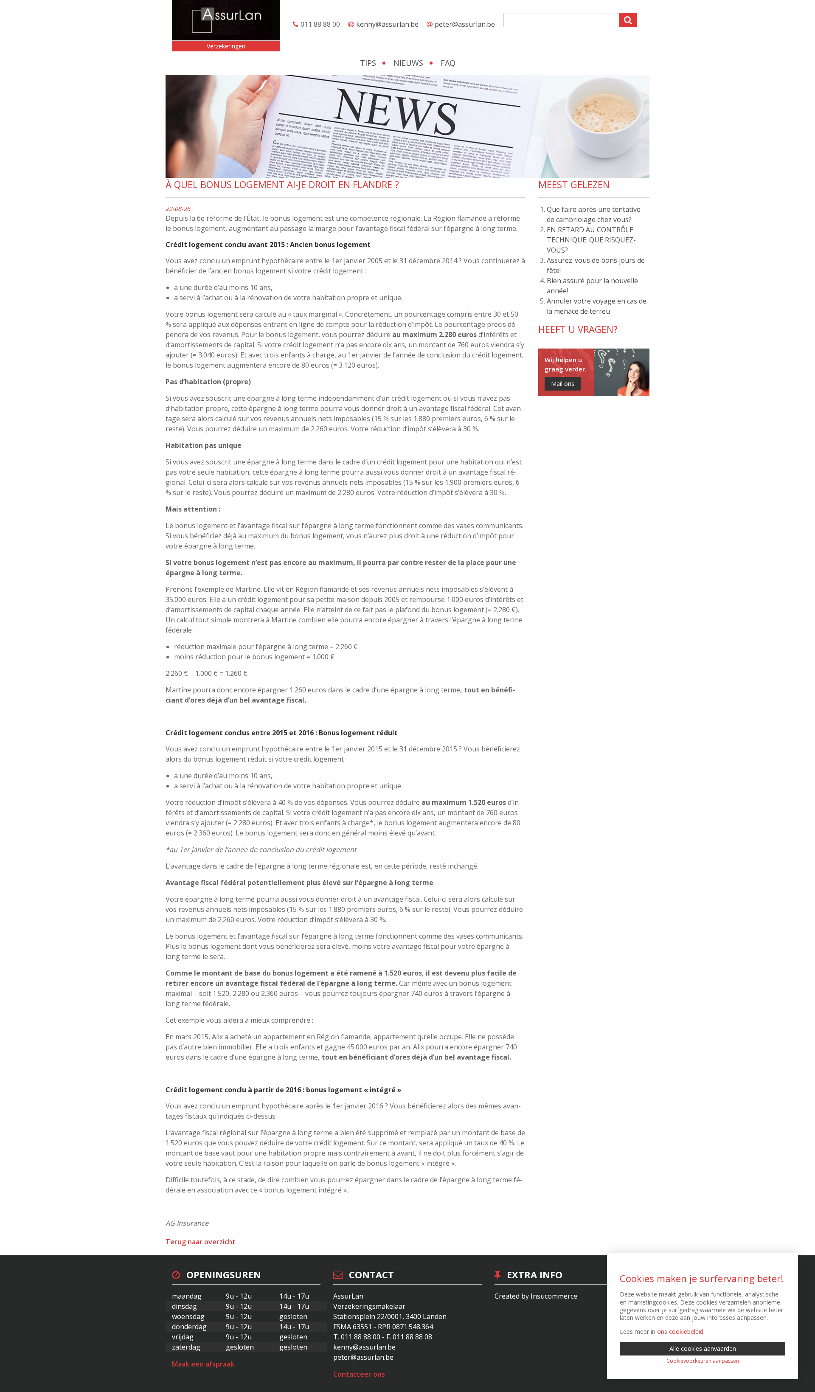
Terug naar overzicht (201, 1241)
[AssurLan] (226, 20)
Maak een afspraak (203, 1364)
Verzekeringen (226, 46)
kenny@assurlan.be (387, 24)
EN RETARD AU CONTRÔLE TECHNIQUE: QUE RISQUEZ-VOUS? (591, 240)
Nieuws (408, 63)
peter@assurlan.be (465, 24)
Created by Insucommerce (536, 1296)
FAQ (448, 63)
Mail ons (562, 384)
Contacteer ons (359, 1374)
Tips (368, 63)
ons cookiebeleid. (681, 1331)
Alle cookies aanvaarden (702, 1348)
